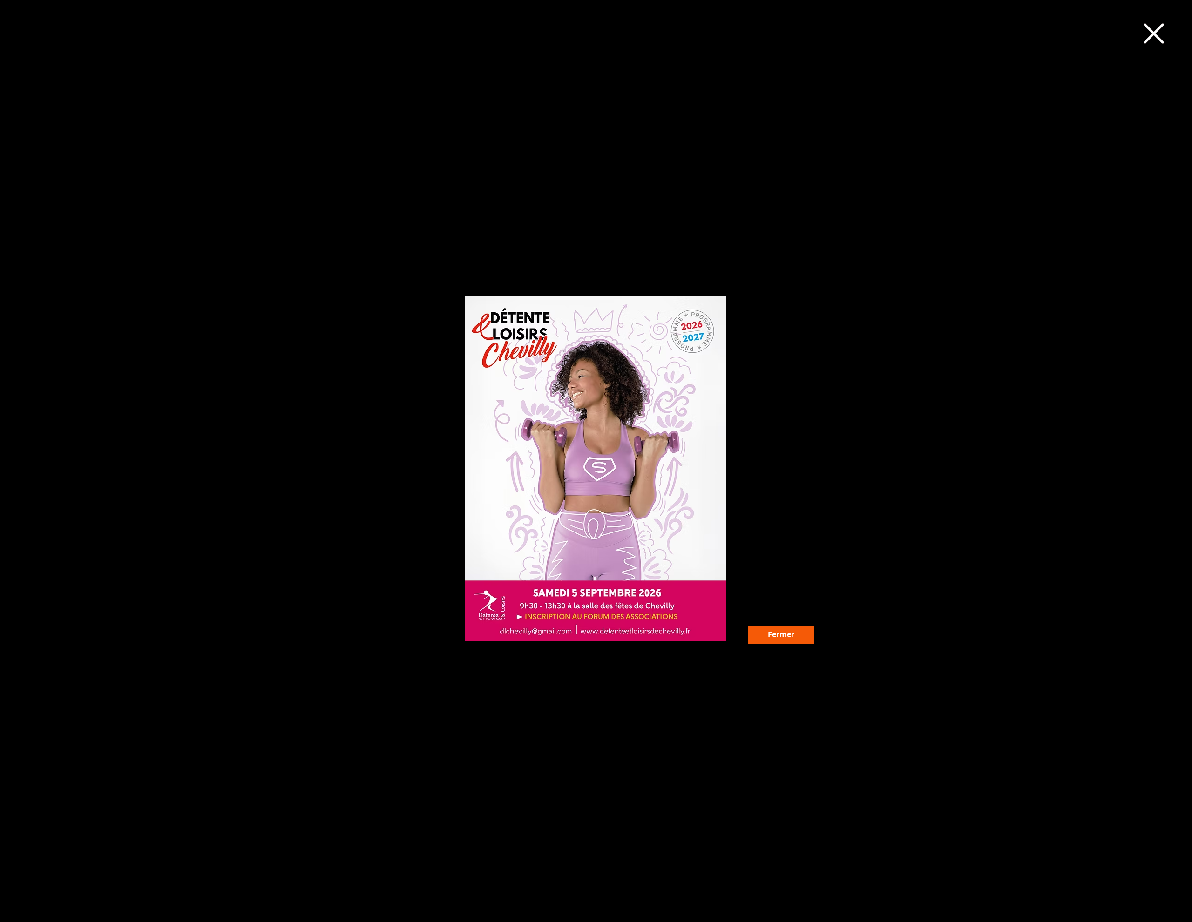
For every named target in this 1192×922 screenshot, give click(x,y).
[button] (1154, 33)
